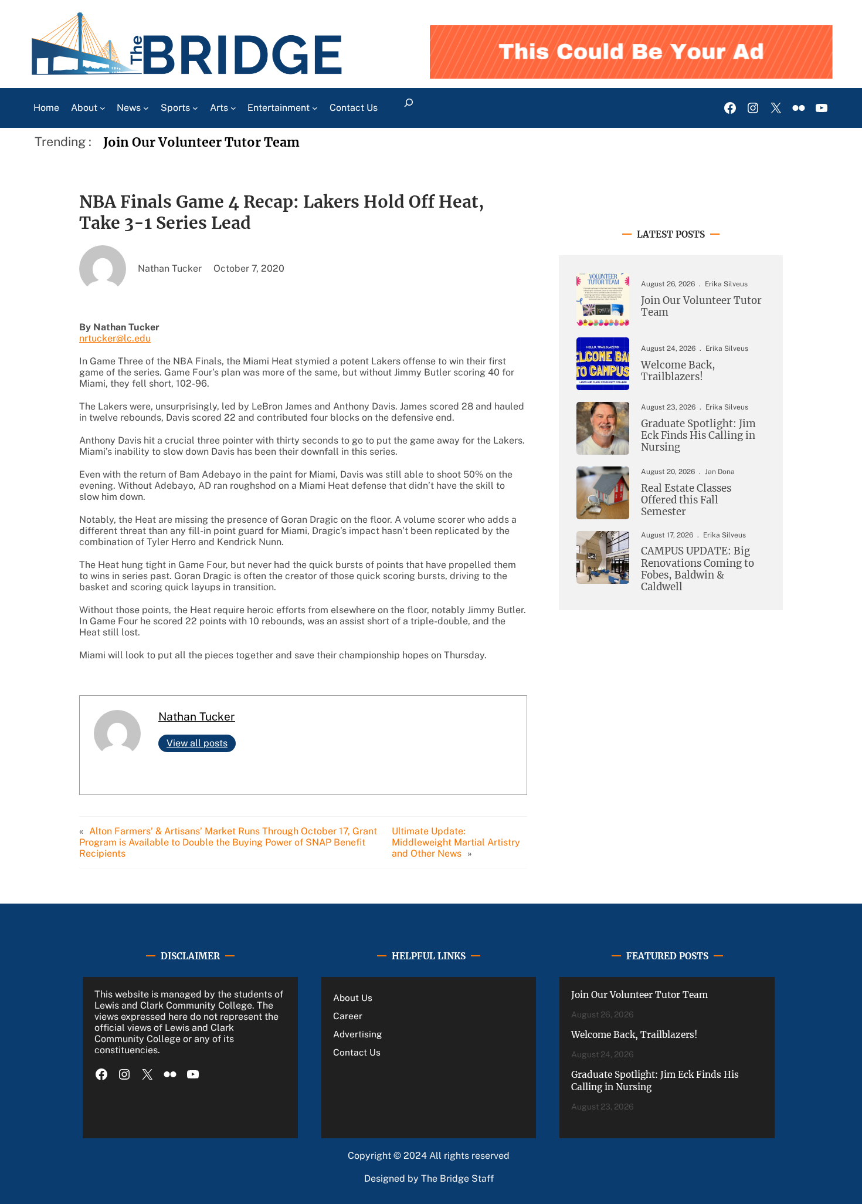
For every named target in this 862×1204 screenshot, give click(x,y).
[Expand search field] (408, 108)
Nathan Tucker (196, 716)
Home (46, 107)
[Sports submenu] (195, 108)
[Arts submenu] (233, 108)
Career (347, 1015)
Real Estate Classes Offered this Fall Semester (686, 500)
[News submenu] (146, 108)
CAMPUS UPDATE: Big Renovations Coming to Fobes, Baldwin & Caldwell (697, 569)
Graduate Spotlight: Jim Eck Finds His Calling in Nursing (698, 436)
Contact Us (357, 1052)
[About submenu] (103, 108)
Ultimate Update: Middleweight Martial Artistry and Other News (456, 842)
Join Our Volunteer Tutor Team (201, 142)
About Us (352, 997)
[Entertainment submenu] (315, 108)
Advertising (357, 1034)
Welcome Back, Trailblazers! (678, 371)
